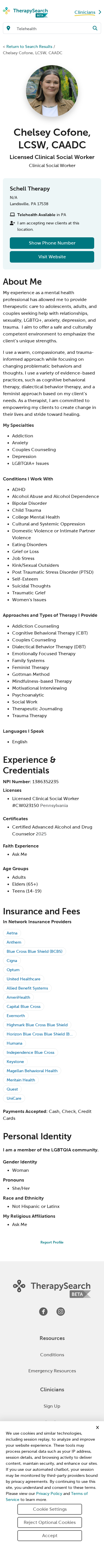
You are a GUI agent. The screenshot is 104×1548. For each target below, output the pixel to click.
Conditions (52, 1354)
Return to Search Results (29, 46)
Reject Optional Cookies (50, 1522)
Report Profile (52, 1242)
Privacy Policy (49, 1493)
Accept (49, 1535)
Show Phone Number (52, 242)
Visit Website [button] (52, 256)
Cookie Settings (50, 1509)
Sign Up (52, 1406)
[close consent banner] (97, 1427)
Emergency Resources (52, 1370)
